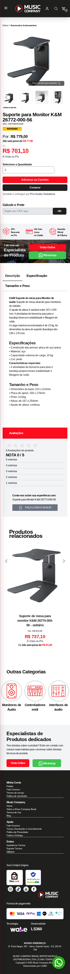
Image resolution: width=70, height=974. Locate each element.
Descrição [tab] (12, 276)
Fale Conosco (13, 789)
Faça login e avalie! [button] (38, 507)
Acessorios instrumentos (23, 25)
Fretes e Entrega (15, 835)
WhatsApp (49, 255)
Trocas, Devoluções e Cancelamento (24, 829)
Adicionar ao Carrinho (35, 179)
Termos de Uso (14, 812)
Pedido (10, 786)
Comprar (35, 187)
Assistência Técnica (16, 845)
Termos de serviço (15, 792)
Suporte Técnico (14, 848)
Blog (9, 815)
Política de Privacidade (17, 832)
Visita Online (47, 247)
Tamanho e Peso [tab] (17, 286)
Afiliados (10, 851)
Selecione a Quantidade (17, 164)
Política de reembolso (17, 796)
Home (5, 25)
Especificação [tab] (37, 276)
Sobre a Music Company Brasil (21, 809)
